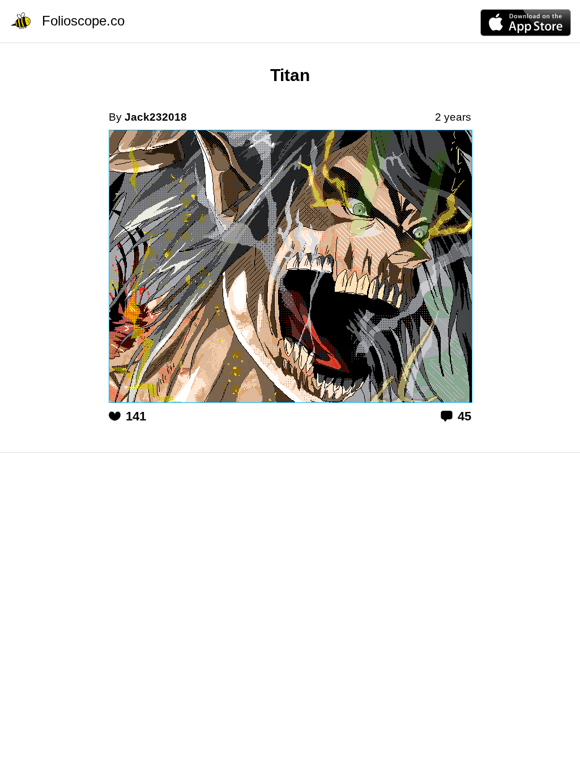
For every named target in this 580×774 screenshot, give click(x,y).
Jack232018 (156, 117)
